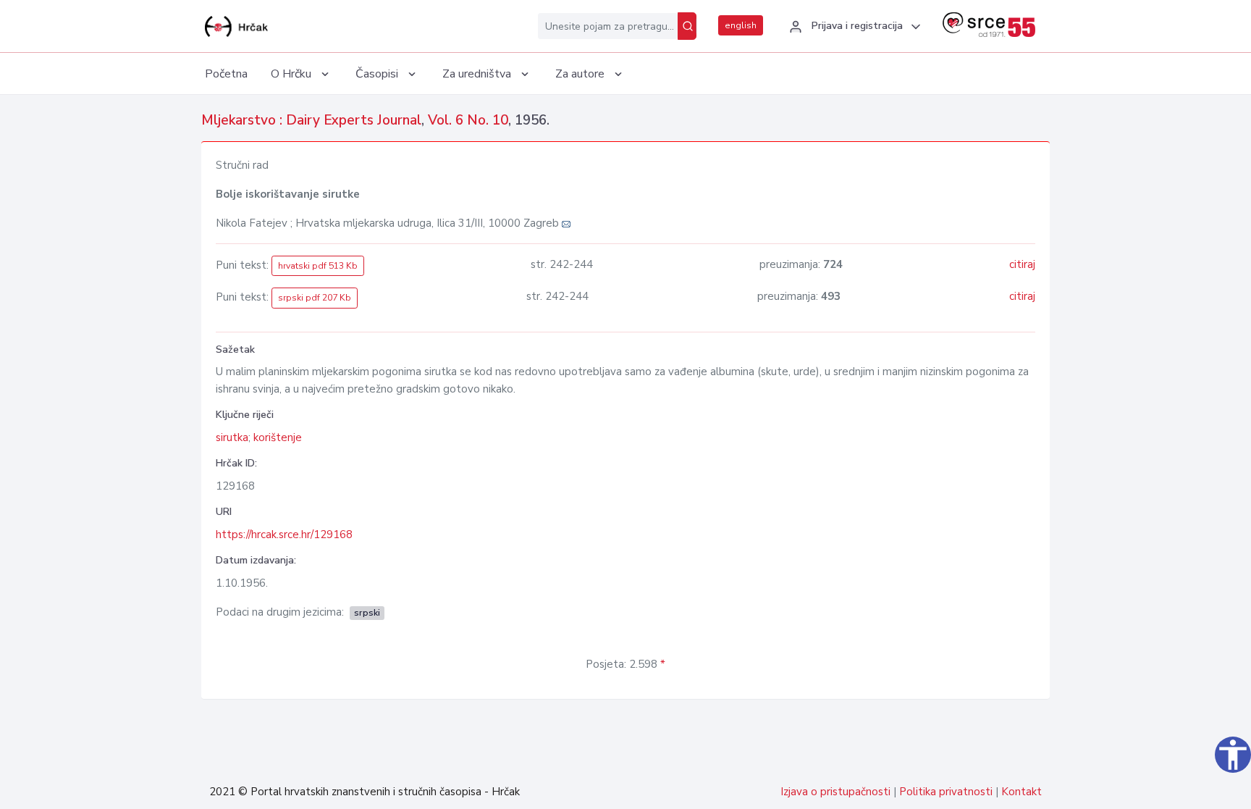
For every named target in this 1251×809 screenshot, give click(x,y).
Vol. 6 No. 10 (468, 120)
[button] (853, 27)
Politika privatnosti (946, 791)
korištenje (277, 437)
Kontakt (1021, 791)
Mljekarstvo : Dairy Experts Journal (311, 120)
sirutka (232, 437)
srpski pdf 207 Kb (314, 297)
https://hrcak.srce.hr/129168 (284, 534)
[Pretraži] (687, 26)
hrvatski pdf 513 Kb (318, 266)
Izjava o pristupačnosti (835, 791)
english (741, 25)
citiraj (1022, 264)
